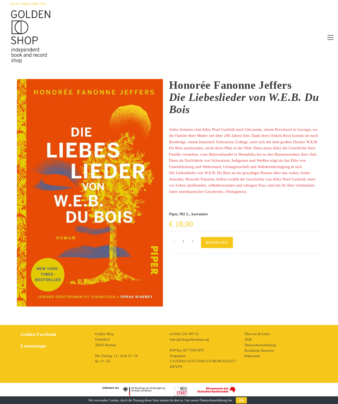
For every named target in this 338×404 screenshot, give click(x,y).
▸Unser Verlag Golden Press (28, 4)
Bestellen (217, 242)
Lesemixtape (33, 346)
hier (230, 400)
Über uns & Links (257, 334)
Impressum (252, 356)
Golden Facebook (38, 334)
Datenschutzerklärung (260, 345)
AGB (248, 339)
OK (241, 400)
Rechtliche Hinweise (259, 350)
